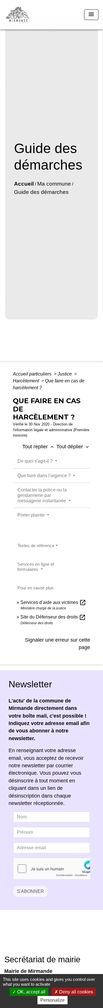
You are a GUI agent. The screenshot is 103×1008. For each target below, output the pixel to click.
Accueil (24, 184)
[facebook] (44, 936)
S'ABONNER (30, 891)
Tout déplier (73, 446)
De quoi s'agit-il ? (35, 461)
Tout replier (38, 446)
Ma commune (54, 184)
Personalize (52, 1000)
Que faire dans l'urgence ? (44, 475)
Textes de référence (35, 545)
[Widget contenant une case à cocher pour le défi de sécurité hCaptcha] (51, 869)
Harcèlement (26, 380)
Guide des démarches (41, 192)
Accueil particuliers (33, 374)
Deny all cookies (75, 991)
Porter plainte (31, 515)
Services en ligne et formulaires (35, 567)
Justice (65, 374)
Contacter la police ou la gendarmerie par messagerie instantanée (42, 495)
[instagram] (58, 936)
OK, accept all (30, 991)
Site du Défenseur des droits (53, 617)
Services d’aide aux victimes (53, 602)
